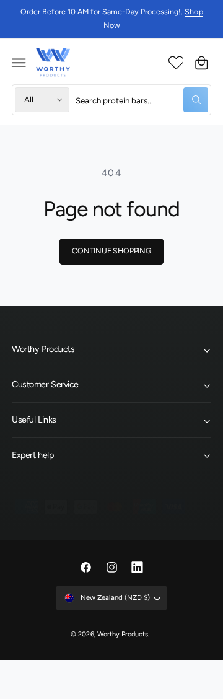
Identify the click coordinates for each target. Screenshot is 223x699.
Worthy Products (122, 634)
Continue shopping (111, 250)
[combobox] (141, 99)
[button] (19, 63)
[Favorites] (176, 63)
